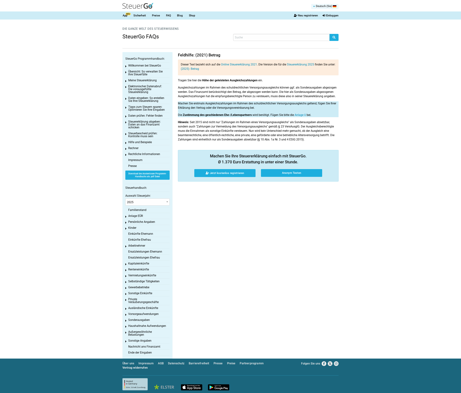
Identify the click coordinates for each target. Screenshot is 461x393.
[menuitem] (325, 6)
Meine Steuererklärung (142, 80)
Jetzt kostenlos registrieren (226, 173)
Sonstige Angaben (139, 340)
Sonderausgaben (139, 320)
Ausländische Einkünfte (143, 308)
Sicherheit (139, 15)
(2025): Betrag (190, 68)
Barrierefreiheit (199, 363)
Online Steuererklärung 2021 (239, 64)
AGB (161, 363)
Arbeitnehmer (136, 245)
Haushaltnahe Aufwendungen (147, 326)
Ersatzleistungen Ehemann (145, 251)
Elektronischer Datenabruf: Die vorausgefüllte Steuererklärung (145, 89)
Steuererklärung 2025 (300, 64)
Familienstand (137, 210)
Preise (156, 15)
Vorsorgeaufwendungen (143, 314)
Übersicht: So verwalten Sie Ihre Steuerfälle (145, 73)
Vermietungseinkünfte (142, 275)
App (125, 15)
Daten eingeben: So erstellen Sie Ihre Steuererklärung (146, 99)
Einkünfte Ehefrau (139, 239)
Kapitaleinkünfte (138, 263)
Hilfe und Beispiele (140, 142)
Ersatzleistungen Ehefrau (144, 257)
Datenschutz (176, 363)
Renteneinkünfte (138, 269)
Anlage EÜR (135, 216)
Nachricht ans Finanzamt (144, 346)
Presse (132, 166)
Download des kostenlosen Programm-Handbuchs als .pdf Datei (147, 175)
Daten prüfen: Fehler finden (145, 115)
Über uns (128, 363)
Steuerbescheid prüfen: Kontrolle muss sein (142, 135)
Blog (180, 15)
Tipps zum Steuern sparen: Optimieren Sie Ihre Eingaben (146, 108)
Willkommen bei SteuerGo (144, 65)
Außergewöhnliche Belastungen (140, 333)
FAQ (168, 15)
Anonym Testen (291, 173)
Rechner (133, 148)
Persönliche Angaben (141, 222)
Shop (192, 15)
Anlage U (300, 115)
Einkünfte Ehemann (140, 233)
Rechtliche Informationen (144, 154)
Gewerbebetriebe (138, 287)
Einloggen (332, 15)
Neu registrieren (308, 15)
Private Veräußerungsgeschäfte (143, 300)
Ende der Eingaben (140, 352)
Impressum (135, 160)
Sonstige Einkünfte (140, 293)
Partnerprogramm (251, 363)
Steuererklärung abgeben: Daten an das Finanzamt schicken (144, 124)
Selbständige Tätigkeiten (144, 281)
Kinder (132, 227)
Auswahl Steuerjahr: (138, 195)
